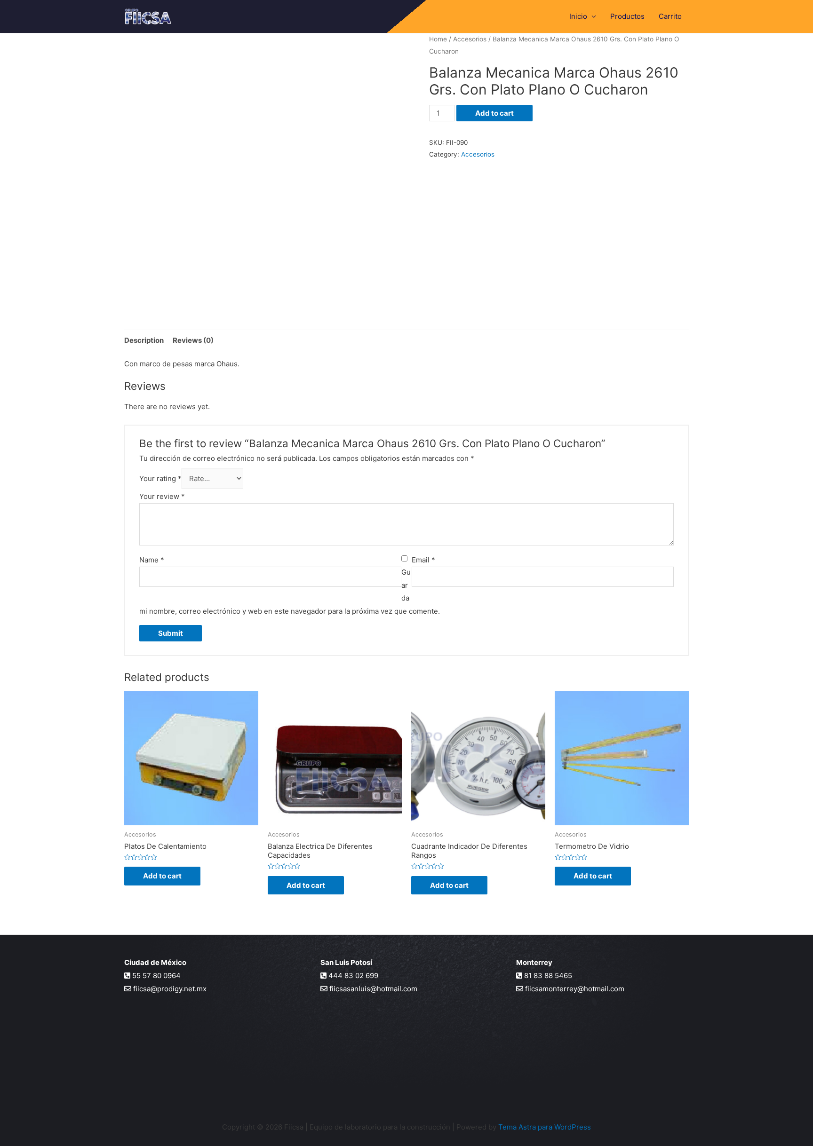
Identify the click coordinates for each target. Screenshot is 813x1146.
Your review (162, 496)
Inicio (578, 16)
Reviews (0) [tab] (193, 340)
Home (438, 39)
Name (151, 559)
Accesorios (469, 39)
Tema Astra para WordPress (544, 1126)
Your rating (160, 478)
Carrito (670, 16)
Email (423, 559)
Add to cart (494, 113)
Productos (627, 16)
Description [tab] (144, 340)
